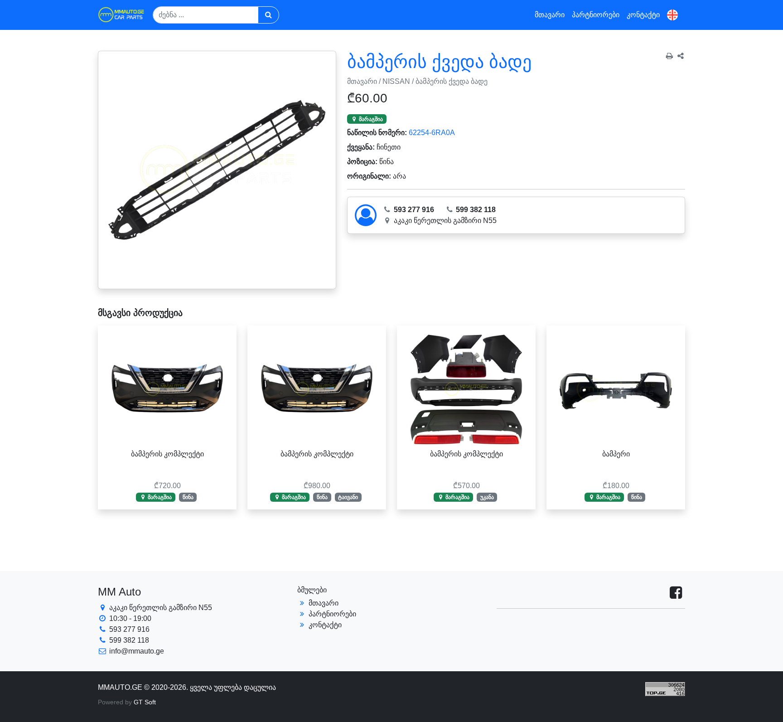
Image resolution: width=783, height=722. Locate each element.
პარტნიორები (595, 15)
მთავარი (550, 15)
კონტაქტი (643, 15)
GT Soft (145, 702)
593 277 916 (413, 209)
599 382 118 (475, 209)
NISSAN (396, 81)
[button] (672, 15)
